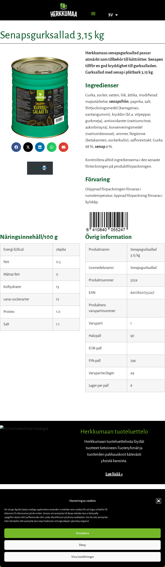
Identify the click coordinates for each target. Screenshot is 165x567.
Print (37, 168)
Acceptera (82, 533)
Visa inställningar (82, 556)
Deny (82, 545)
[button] (158, 501)
